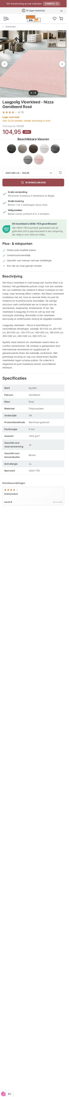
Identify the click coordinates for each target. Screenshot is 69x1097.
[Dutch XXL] (33, 18)
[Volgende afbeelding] (62, 64)
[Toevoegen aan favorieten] (60, 173)
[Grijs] (55, 148)
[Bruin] (33, 148)
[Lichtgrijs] (27, 159)
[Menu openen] (5, 18)
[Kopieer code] (57, 4)
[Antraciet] (11, 148)
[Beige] (22, 148)
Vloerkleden (10, 26)
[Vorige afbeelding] (4, 64)
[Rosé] (38, 159)
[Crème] (44, 148)
